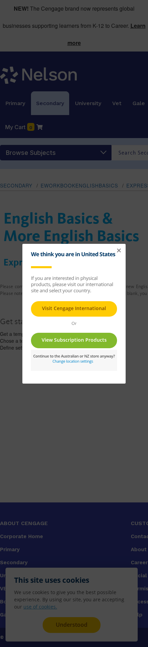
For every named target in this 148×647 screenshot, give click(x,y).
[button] (118, 250)
